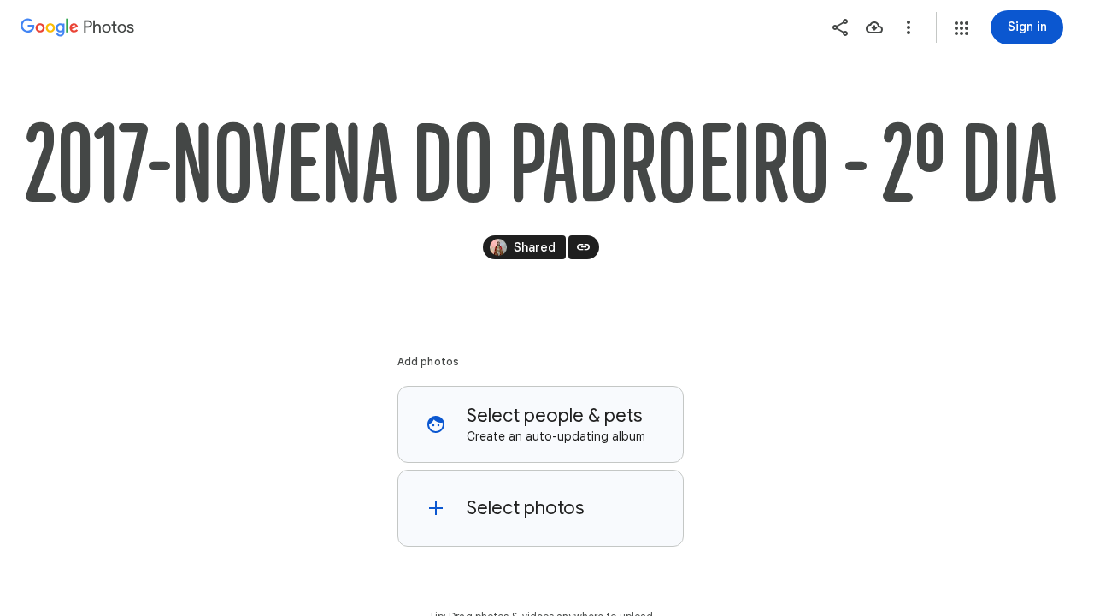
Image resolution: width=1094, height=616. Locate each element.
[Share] (840, 27)
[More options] (908, 27)
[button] (961, 28)
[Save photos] (874, 27)
